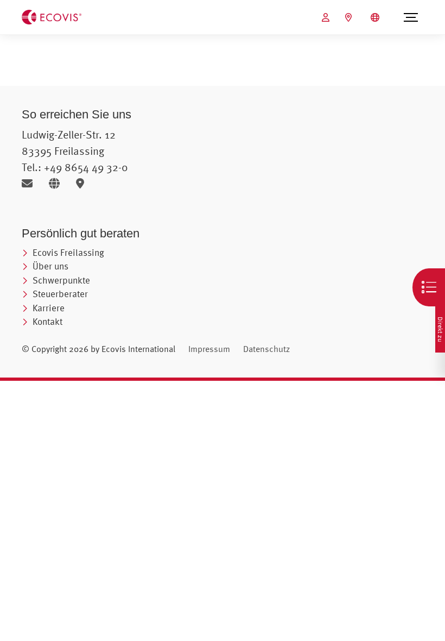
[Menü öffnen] (410, 17)
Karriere (49, 308)
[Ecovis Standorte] (349, 17)
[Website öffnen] (58, 183)
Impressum (209, 349)
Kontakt (47, 321)
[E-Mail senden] (31, 183)
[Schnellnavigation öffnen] (428, 287)
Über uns (50, 266)
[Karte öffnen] (83, 183)
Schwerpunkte (61, 280)
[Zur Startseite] (51, 16)
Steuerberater (60, 293)
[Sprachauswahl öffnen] (376, 17)
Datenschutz (266, 349)
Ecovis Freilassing (68, 252)
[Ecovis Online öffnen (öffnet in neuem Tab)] (327, 17)
